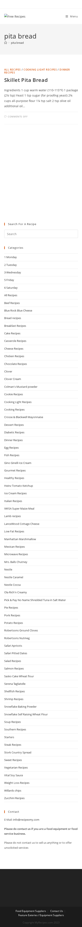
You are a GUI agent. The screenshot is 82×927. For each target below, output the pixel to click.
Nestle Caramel (13, 577)
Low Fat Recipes (14, 531)
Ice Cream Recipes (15, 493)
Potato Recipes (13, 623)
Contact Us (56, 911)
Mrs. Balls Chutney (15, 562)
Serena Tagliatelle (14, 684)
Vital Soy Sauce (13, 775)
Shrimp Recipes (13, 699)
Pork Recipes (12, 615)
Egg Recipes (11, 447)
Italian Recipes (13, 501)
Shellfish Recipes (14, 691)
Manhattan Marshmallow (20, 539)
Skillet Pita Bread (26, 79)
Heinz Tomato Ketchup (18, 486)
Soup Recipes (12, 722)
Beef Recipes (12, 303)
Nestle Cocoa (12, 585)
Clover (8, 371)
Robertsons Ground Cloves (21, 630)
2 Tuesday (10, 265)
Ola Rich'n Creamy (15, 592)
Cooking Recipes (14, 409)
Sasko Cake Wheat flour (19, 676)
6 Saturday (11, 288)
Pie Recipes (11, 607)
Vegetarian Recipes (16, 767)
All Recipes (12, 69)
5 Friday (9, 280)
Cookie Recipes (13, 394)
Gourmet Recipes (15, 470)
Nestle (8, 569)
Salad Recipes (12, 661)
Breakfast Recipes (15, 326)
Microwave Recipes (16, 554)
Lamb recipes (12, 516)
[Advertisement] (41, 173)
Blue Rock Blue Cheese (18, 310)
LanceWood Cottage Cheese (21, 524)
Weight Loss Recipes (16, 783)
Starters (9, 737)
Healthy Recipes (14, 478)
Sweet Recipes (13, 760)
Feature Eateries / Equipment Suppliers (41, 915)
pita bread (17, 43)
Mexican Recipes (14, 546)
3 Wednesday (12, 272)
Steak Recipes (12, 745)
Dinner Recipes (13, 440)
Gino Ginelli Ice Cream (17, 463)
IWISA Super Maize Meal (19, 508)
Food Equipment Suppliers (31, 911)
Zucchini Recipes (14, 798)
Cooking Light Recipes (40, 69)
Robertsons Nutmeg (17, 638)
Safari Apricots (13, 646)
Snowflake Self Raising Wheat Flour (26, 714)
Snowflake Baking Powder (20, 706)
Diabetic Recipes (14, 432)
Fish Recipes (11, 455)
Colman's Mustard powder (20, 387)
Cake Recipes (12, 333)
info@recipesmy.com (26, 819)
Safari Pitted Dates (15, 653)
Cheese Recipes (13, 348)
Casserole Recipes (15, 341)
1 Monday (10, 257)
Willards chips (12, 790)
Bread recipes (12, 318)
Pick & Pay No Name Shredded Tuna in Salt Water (35, 600)
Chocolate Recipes (15, 364)
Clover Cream (12, 379)
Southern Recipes (15, 729)
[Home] (5, 43)
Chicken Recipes (14, 356)
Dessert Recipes (14, 425)
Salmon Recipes (14, 668)
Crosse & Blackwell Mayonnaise (23, 417)
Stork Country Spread (17, 752)
